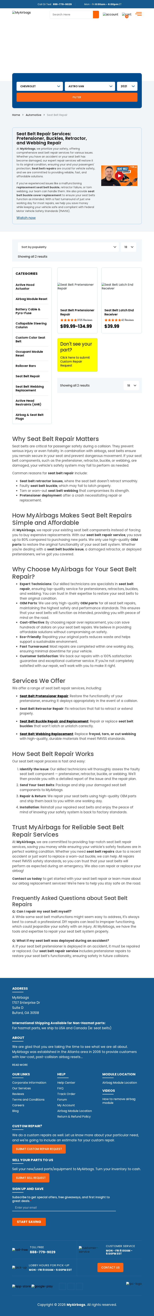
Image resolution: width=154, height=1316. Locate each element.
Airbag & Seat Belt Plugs (30, 417)
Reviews (18, 1094)
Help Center (66, 1082)
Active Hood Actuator (25, 287)
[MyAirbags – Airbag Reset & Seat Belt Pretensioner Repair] (21, 12)
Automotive (33, 115)
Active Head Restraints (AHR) (28, 403)
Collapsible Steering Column (31, 325)
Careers (18, 1105)
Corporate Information (29, 1082)
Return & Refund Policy (74, 1116)
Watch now (26, 217)
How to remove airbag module (118, 1101)
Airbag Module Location (74, 1111)
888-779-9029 (62, 4)
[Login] (110, 14)
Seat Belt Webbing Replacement (30, 388)
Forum (62, 1099)
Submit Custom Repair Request (39, 1149)
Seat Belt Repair (28, 376)
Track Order (66, 1094)
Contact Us (110, 1267)
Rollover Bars (26, 366)
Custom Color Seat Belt (30, 339)
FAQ (60, 1088)
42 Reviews (127, 320)
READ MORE (20, 1064)
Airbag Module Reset (31, 299)
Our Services (21, 1088)
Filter (77, 97)
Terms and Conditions (28, 1099)
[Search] (96, 14)
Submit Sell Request (31, 1178)
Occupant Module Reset (29, 354)
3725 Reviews (84, 320)
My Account (66, 1105)
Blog (15, 1111)
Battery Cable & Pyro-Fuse (28, 311)
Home (16, 115)
